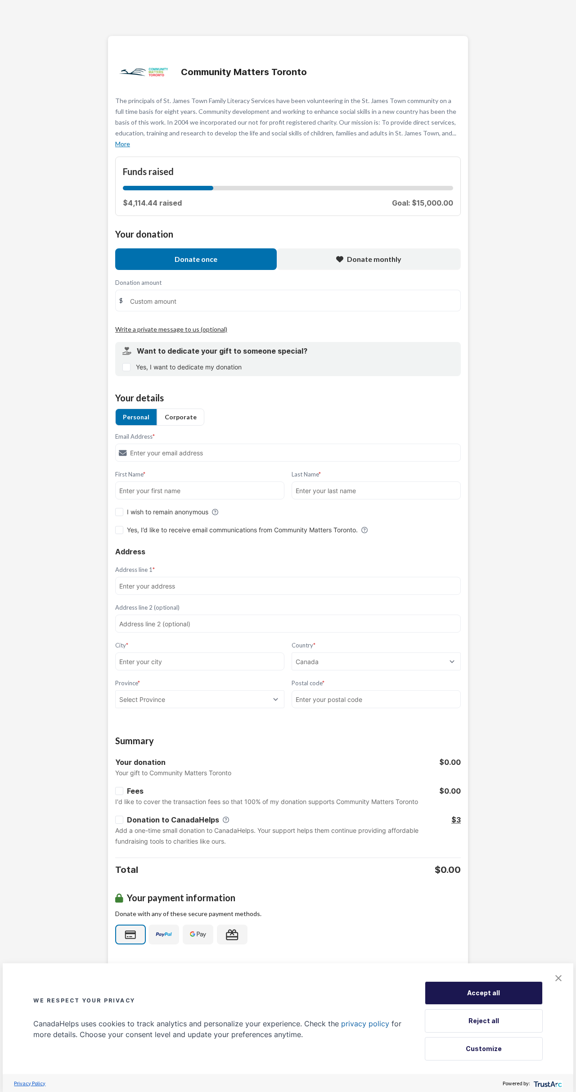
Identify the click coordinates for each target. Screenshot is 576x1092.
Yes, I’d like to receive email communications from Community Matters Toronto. (242, 530)
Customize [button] (484, 1048)
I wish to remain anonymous (167, 512)
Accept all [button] (483, 993)
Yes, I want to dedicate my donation (189, 367)
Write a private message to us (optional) (171, 329)
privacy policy (365, 1023)
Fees (135, 790)
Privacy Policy (29, 1083)
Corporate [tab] (181, 417)
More (122, 144)
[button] (558, 978)
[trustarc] (547, 1083)
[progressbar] (168, 188)
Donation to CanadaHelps (173, 819)
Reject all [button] (483, 1021)
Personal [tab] (136, 417)
